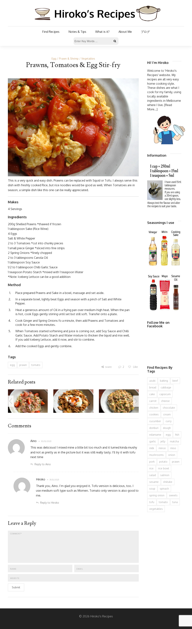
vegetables (156, 508)
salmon (164, 475)
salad (152, 475)
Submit (16, 587)
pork (152, 461)
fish (177, 434)
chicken (153, 407)
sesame (154, 481)
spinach (164, 488)
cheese (165, 400)
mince (162, 448)
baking (164, 380)
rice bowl (163, 468)
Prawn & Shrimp (69, 58)
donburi (153, 427)
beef (175, 380)
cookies (154, 414)
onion (171, 454)
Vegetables (88, 58)
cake (152, 394)
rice (151, 468)
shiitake (167, 481)
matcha (174, 441)
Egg (54, 58)
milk (151, 448)
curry (169, 421)
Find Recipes (50, 32)
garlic (152, 441)
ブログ (145, 32)
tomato (35, 364)
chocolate (169, 407)
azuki (152, 380)
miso (173, 448)
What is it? (102, 32)
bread (152, 387)
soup (152, 488)
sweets (173, 495)
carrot (153, 400)
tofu (151, 502)
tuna (175, 502)
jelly (162, 441)
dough (167, 427)
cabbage (166, 387)
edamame (155, 434)
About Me (125, 32)
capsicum (165, 394)
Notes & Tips (77, 32)
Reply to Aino (42, 464)
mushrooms (156, 454)
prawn (23, 364)
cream (167, 414)
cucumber (155, 421)
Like (135, 366)
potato (163, 461)
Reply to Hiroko (49, 502)
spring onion (156, 495)
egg (12, 364)
